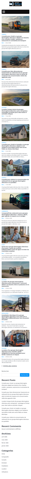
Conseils (4, 34)
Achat (3, 244)
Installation (5, 313)
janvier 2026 (5, 446)
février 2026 (5, 443)
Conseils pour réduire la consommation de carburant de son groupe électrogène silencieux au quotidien (15, 181)
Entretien (4, 463)
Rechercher (5, 371)
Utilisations (5, 472)
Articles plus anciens (10, 366)
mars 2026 (5, 440)
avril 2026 (4, 437)
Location (4, 107)
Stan (3, 42)
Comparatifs (5, 211)
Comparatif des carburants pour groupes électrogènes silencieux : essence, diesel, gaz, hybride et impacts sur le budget (15, 214)
